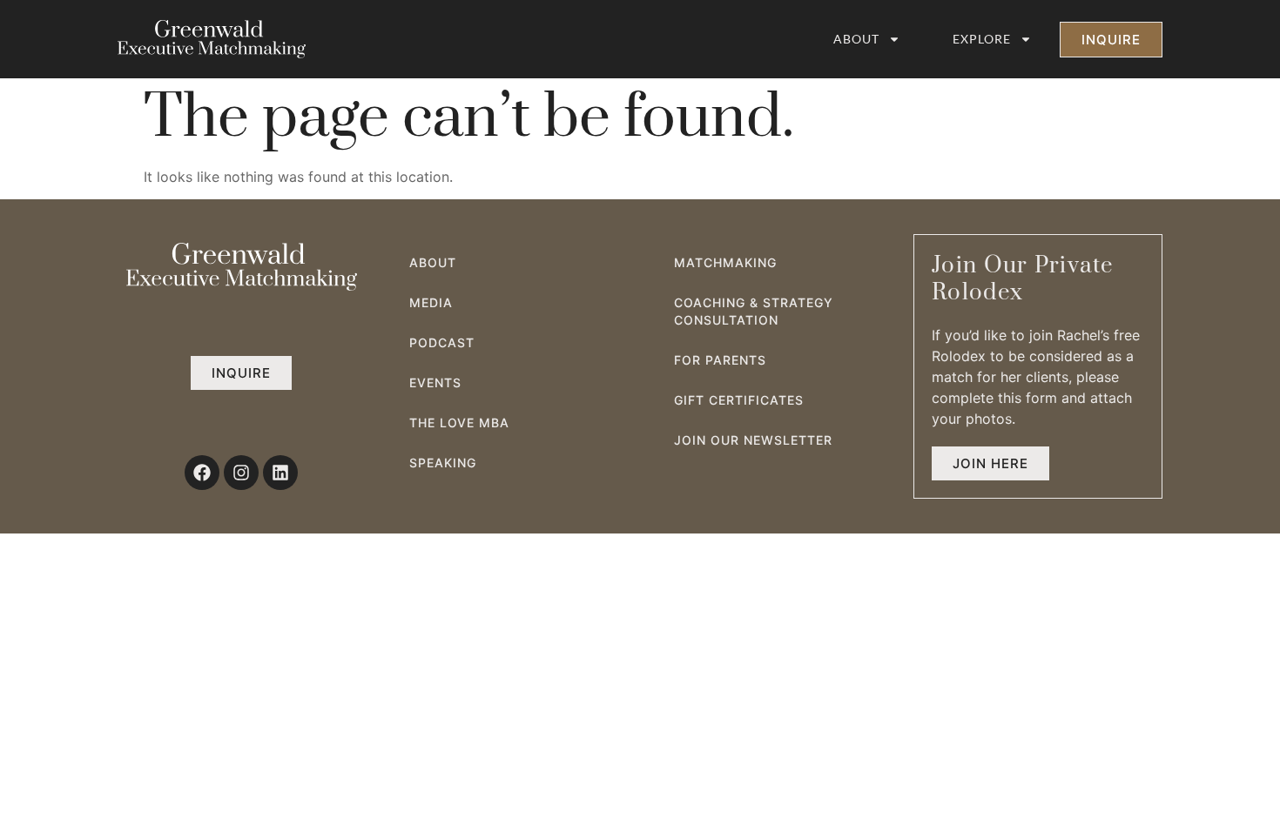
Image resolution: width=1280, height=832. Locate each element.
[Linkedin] (280, 472)
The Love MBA (459, 422)
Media (431, 302)
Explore (982, 38)
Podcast (442, 342)
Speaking (442, 462)
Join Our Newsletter (753, 440)
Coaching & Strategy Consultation (753, 311)
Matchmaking (725, 262)
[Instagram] (241, 472)
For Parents (720, 359)
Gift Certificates (739, 400)
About (856, 38)
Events (435, 382)
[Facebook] (202, 472)
